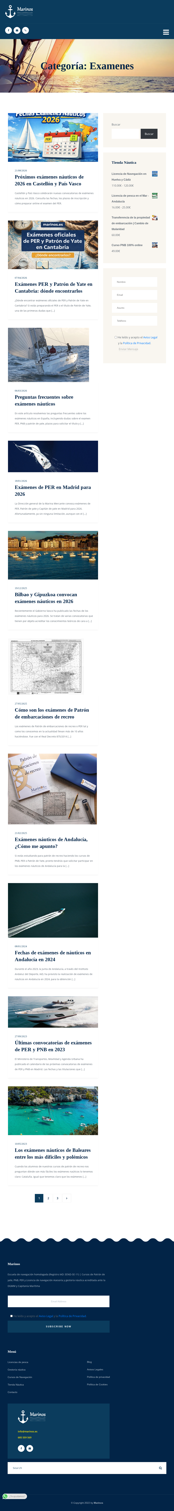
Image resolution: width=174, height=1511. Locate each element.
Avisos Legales (95, 1369)
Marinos (98, 1502)
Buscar (116, 124)
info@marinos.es (27, 1431)
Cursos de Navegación (20, 1377)
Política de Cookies (97, 1384)
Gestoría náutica (16, 1369)
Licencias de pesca (18, 1362)
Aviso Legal (150, 337)
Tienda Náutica (16, 1384)
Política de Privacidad (136, 343)
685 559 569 (24, 1437)
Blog (89, 1362)
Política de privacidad (98, 1377)
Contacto (12, 1392)
